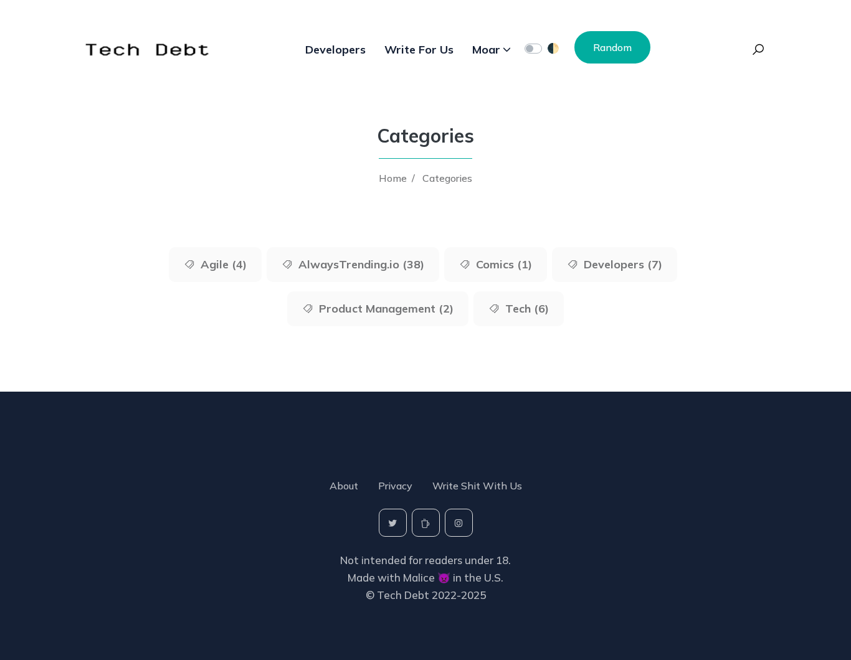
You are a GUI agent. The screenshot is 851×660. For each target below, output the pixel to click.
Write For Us (419, 49)
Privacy (395, 485)
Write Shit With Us (477, 485)
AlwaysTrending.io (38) (359, 264)
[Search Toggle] (758, 49)
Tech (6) (525, 308)
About (344, 485)
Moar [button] (486, 49)
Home (393, 178)
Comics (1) (502, 264)
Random (612, 47)
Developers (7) (621, 264)
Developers (335, 49)
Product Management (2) (385, 308)
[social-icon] (393, 523)
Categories (447, 178)
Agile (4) (222, 264)
